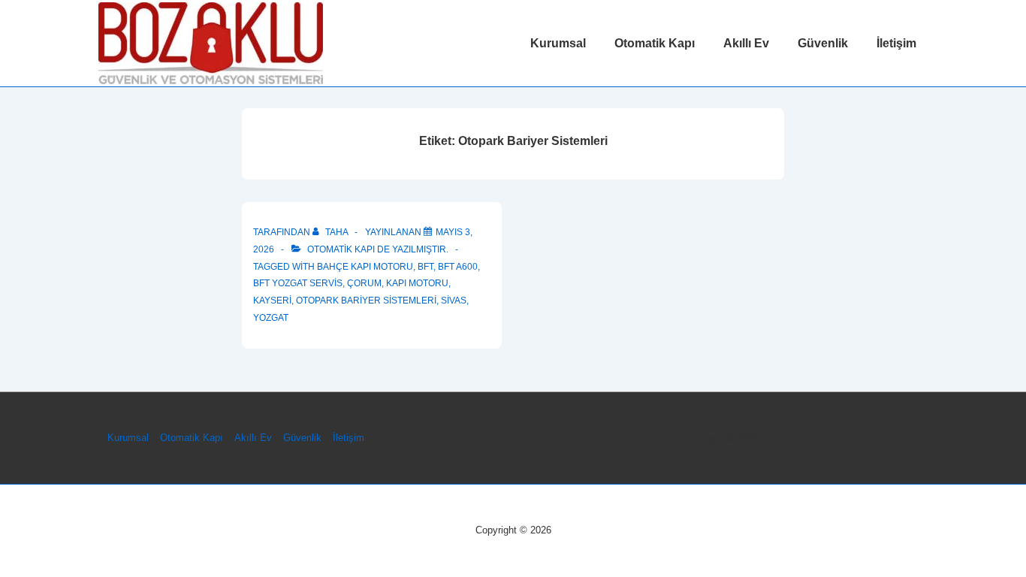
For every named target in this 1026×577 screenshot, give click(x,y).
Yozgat (270, 318)
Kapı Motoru (417, 283)
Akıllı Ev (746, 43)
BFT (425, 266)
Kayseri (272, 300)
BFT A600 (458, 266)
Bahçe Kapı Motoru (365, 266)
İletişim (896, 43)
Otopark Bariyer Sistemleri (366, 300)
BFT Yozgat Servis (298, 283)
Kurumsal (558, 43)
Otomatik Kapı (654, 43)
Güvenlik (823, 43)
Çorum (364, 283)
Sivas (453, 300)
